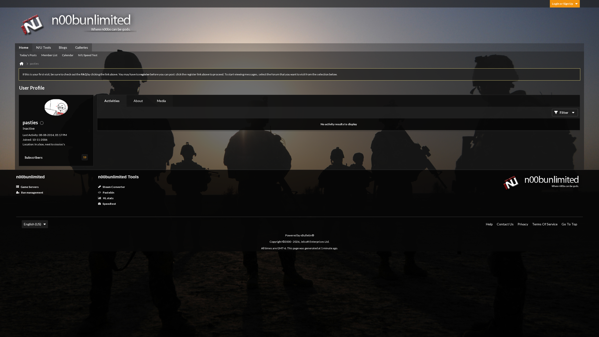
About (138, 101)
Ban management (32, 192)
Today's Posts (28, 55)
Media (161, 101)
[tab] (112, 101)
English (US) (32, 224)
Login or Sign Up (562, 3)
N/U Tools (43, 47)
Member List (49, 55)
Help (489, 224)
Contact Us (505, 224)
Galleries (81, 47)
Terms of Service (545, 224)
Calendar (67, 55)
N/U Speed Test (87, 55)
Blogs (63, 47)
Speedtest (109, 203)
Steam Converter (113, 187)
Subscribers (34, 157)
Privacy (523, 224)
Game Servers (29, 187)
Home (23, 47)
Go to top (569, 224)
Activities (112, 101)
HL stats (107, 198)
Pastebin (108, 192)
